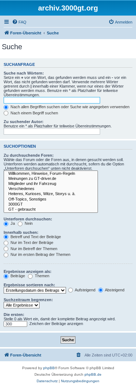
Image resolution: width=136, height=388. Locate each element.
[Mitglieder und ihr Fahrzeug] (50, 183)
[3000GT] (50, 204)
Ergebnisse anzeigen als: (27, 271)
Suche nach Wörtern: (24, 73)
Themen (41, 276)
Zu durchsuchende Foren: (29, 155)
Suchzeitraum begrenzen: (28, 300)
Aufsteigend (84, 290)
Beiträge (17, 276)
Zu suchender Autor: (24, 121)
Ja (12, 223)
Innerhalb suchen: (21, 232)
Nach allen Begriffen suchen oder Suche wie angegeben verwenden (69, 107)
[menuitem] (19, 22)
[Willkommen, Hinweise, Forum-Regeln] (50, 173)
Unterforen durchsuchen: (28, 219)
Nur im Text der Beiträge (31, 242)
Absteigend (114, 290)
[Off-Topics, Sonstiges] (50, 199)
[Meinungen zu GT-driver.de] (50, 178)
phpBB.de (93, 374)
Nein (28, 223)
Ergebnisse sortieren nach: (29, 285)
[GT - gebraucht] (50, 209)
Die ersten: (14, 314)
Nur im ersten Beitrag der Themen (39, 254)
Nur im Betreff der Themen (33, 248)
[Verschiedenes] (50, 188)
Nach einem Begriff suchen (33, 113)
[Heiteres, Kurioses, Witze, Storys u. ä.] (50, 194)
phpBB (49, 368)
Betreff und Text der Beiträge (35, 237)
